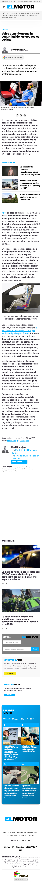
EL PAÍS (22, 718)
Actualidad (5, 30)
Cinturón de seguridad (9, 469)
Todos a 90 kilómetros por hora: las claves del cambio (30, 197)
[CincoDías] (20, 847)
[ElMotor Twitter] (20, 841)
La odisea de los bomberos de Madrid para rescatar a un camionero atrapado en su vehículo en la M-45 (20, 620)
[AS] (13, 847)
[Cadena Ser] (20, 850)
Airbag (28, 467)
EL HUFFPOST (15, 718)
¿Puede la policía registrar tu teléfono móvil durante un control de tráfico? (29, 748)
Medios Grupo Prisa (21, 879)
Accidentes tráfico (19, 467)
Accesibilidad (23, 835)
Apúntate (10, 673)
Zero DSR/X (36, 1)
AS (27, 718)
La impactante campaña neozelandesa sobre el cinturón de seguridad (30, 171)
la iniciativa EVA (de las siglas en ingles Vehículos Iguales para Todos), (19, 330)
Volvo (4, 212)
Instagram (24, 441)
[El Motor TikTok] (25, 841)
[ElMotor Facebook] (17, 841)
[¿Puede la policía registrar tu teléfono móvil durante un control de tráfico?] (30, 744)
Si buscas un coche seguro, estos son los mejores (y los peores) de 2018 (30, 184)
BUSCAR (9, 695)
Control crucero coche (24, 1)
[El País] (7, 847)
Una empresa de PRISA (21, 874)
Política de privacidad (16, 832)
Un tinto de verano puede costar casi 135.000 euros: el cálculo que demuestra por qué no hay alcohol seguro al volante (21, 575)
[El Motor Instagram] (23, 841)
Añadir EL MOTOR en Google (14, 57)
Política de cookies (13, 835)
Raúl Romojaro (19, 49)
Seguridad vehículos (8, 471)
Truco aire (12, 1)
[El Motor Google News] (29, 841)
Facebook (11, 441)
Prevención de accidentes (25, 469)
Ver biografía (17, 462)
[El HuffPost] (31, 847)
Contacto (30, 835)
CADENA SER (32, 718)
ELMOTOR (6, 718)
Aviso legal (6, 832)
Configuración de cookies (31, 832)
